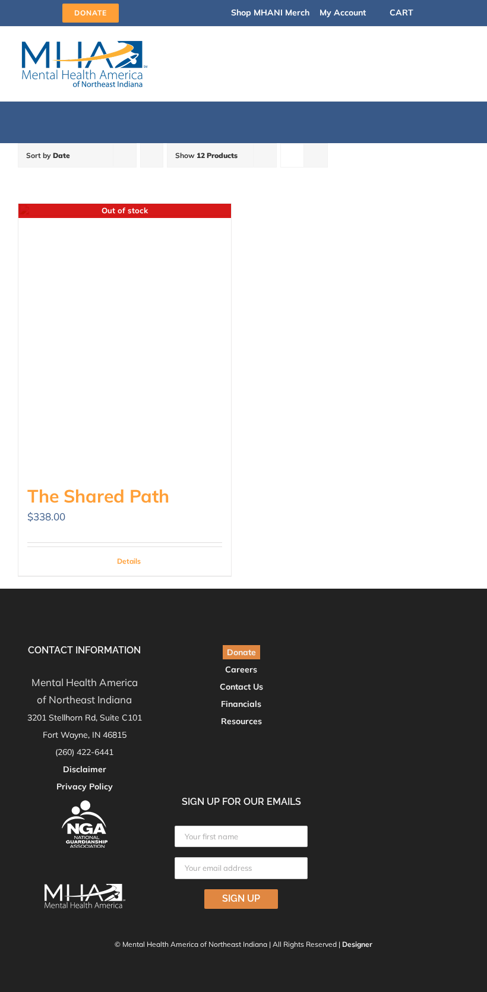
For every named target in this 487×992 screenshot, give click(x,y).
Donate (241, 652)
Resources (241, 721)
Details (129, 561)
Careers (241, 669)
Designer (357, 944)
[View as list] (315, 155)
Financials (241, 704)
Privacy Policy (84, 786)
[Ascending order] (151, 155)
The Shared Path (98, 496)
